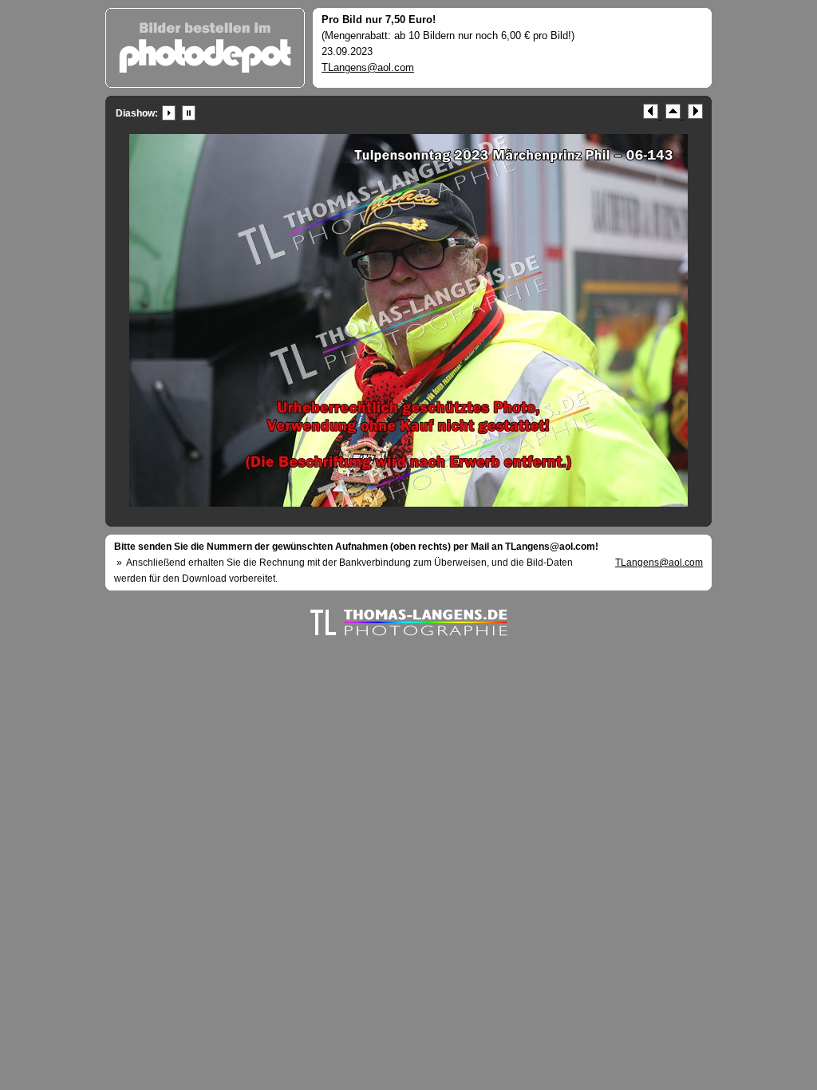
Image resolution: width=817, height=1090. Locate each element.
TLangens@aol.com (368, 67)
